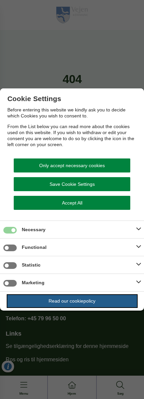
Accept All (72, 203)
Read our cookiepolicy (72, 301)
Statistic (31, 265)
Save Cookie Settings (72, 184)
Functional (34, 247)
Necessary (34, 229)
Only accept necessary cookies (72, 165)
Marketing (33, 282)
